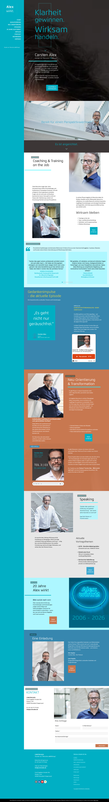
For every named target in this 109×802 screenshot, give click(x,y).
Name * (57, 725)
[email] (36, 781)
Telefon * (57, 731)
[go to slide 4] (66, 282)
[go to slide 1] (66, 138)
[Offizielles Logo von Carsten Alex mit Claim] (10, 14)
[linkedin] (39, 781)
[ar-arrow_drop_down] (45, 51)
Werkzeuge (76, 777)
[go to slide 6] (69, 282)
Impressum (76, 780)
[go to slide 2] (63, 282)
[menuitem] (10, 20)
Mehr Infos (96, 800)
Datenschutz (77, 784)
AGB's (75, 782)
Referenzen (76, 775)
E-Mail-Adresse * (87, 725)
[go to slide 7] (70, 282)
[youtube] (42, 781)
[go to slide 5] (67, 282)
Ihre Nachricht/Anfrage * (62, 736)
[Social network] (45, 781)
